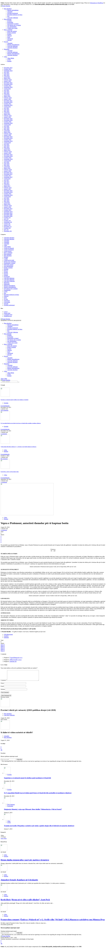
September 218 (8, 222)
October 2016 (7, 193)
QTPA (9, 59)
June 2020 (6, 127)
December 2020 (8, 118)
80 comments (4, 459)
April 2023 (7, 76)
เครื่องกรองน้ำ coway (16, 659)
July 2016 (6, 198)
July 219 (6, 219)
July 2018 (6, 162)
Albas (5, 56)
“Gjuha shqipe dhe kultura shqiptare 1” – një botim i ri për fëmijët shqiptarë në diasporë (18, 446)
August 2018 (7, 160)
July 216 (6, 229)
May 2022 (6, 93)
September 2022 (8, 87)
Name (2, 683)
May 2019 (6, 147)
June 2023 (6, 73)
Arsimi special (7, 251)
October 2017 (7, 175)
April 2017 (7, 184)
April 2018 (7, 166)
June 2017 (6, 181)
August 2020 (7, 124)
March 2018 (7, 168)
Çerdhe (6, 258)
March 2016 (7, 204)
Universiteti (7, 302)
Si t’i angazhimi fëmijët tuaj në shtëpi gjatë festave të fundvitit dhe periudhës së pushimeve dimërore (21, 423)
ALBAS (6, 636)
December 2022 (8, 82)
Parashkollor (7, 290)
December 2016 (8, 190)
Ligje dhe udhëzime (12, 46)
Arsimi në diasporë (9, 248)
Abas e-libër (4, 378)
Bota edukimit (7, 19)
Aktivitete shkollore (12, 47)
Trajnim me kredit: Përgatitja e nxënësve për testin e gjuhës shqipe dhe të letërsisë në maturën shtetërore (39, 826)
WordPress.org (8, 316)
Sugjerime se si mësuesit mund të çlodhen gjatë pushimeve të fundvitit (14, 399)
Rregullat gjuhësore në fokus (14, 14)
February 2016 (8, 205)
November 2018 (8, 156)
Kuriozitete (10, 22)
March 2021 (7, 114)
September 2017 (8, 177)
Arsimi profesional (9, 249)
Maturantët (7, 284)
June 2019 (6, 145)
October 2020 (7, 121)
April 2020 (7, 130)
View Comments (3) (6, 695)
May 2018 (6, 165)
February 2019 (8, 151)
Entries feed (7, 313)
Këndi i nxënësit (11, 32)
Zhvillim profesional (12, 13)
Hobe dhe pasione (12, 31)
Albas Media (10, 58)
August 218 (7, 223)
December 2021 (8, 100)
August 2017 (7, 178)
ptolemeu (6, 637)
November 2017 (8, 174)
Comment (4, 680)
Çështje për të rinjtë (12, 28)
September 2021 (8, 105)
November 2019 (8, 138)
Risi (8, 16)
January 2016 (7, 207)
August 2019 (7, 142)
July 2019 (6, 144)
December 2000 (8, 216)
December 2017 (8, 172)
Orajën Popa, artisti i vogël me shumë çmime (10, 471)
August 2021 (7, 106)
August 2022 (7, 88)
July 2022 (6, 90)
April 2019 (7, 148)
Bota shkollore (8, 8)
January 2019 (7, 153)
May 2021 (6, 111)
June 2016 (6, 199)
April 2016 (7, 202)
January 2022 (7, 99)
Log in (5, 311)
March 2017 (7, 186)
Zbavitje (9, 40)
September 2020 (8, 123)
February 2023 (8, 79)
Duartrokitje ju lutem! (13, 23)
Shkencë (9, 35)
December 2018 (8, 154)
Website (3, 689)
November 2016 (8, 192)
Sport (8, 37)
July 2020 (6, 126)
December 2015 (8, 208)
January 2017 (7, 189)
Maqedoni (6, 49)
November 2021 (8, 102)
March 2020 (7, 132)
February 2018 (8, 169)
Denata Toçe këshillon (10, 261)
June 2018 (6, 163)
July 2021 (6, 108)
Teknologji (10, 38)
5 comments (4, 434)
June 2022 (6, 91)
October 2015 (7, 210)
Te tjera (6, 299)
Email (2, 686)
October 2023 (7, 69)
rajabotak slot (13, 661)
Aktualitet (9, 11)
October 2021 (7, 103)
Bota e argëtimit (8, 29)
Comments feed (8, 314)
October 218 (7, 220)
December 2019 (8, 136)
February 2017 (8, 187)
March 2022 (7, 96)
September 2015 (8, 211)
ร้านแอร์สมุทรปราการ (16, 657)
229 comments (4, 410)
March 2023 (7, 78)
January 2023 (7, 81)
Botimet (9, 61)
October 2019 (7, 139)
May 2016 (6, 201)
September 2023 (8, 70)
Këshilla (9, 20)
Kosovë (6, 41)
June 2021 (6, 109)
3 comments (4, 530)
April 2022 (7, 94)
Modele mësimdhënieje (13, 44)
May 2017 (6, 183)
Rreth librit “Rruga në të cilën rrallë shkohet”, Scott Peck (25, 900)
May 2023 (6, 75)
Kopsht (6, 272)
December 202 (8, 231)
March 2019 (7, 150)
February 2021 (8, 115)
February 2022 (8, 97)
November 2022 (8, 84)
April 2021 (7, 112)
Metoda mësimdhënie (12, 10)
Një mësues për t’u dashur (14, 25)
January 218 (7, 225)
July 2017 (6, 180)
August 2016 (7, 196)
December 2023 (8, 67)
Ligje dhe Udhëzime (12, 17)
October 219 (7, 217)
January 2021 (7, 117)
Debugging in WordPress (96, 3)
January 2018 (7, 171)
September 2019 (8, 141)
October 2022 (7, 85)
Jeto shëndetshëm (11, 26)
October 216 (7, 228)
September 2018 (8, 159)
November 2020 (8, 120)
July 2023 (6, 72)
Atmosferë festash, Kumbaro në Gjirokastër (19, 880)
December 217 (8, 226)
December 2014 (8, 213)
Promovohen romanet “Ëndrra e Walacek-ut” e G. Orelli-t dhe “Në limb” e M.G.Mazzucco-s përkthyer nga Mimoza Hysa (53, 919)
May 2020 (6, 129)
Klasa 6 (6, 270)
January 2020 (7, 135)
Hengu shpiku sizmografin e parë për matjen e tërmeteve (25, 860)
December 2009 (8, 214)
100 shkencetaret (8, 634)
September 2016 (8, 195)
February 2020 (8, 133)
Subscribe (19, 759)
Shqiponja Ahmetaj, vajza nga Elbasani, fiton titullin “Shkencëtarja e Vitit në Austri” (33, 809)
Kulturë (9, 34)
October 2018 (7, 157)
